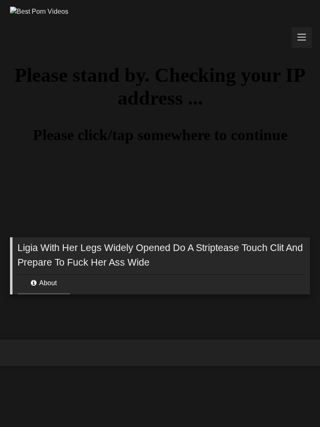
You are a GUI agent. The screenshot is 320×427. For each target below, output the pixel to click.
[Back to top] (294, 402)
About (47, 282)
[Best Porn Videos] (160, 12)
